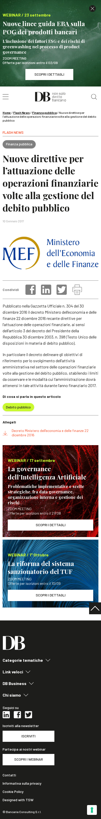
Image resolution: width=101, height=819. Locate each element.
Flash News (21, 112)
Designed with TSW (18, 800)
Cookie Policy (13, 792)
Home (7, 112)
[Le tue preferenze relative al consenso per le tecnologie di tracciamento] (92, 810)
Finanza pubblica (44, 112)
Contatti (9, 775)
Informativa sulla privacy (22, 783)
